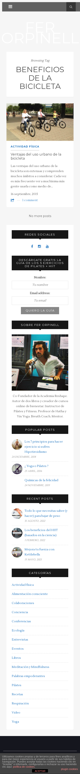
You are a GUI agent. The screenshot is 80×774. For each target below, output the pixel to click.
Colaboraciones (23, 603)
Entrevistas (20, 640)
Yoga (15, 722)
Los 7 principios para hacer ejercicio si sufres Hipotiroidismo (44, 447)
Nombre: (40, 277)
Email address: (40, 293)
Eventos (18, 649)
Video (16, 713)
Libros (16, 658)
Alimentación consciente (30, 594)
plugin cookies (69, 769)
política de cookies (24, 766)
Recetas (17, 694)
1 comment (30, 200)
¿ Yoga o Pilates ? (36, 466)
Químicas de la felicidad (41, 480)
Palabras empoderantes (28, 676)
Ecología (18, 630)
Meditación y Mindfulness (30, 667)
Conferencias (21, 621)
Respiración (20, 703)
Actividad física (25, 146)
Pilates (16, 685)
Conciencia (20, 612)
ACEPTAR (40, 771)
